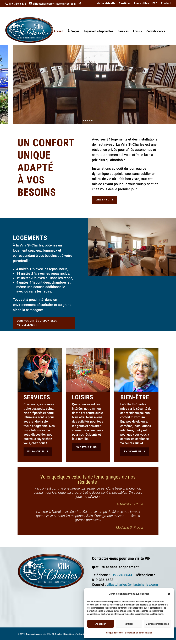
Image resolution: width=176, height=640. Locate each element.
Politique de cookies (114, 633)
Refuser (128, 623)
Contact (166, 3)
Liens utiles (141, 3)
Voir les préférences (157, 623)
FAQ (155, 3)
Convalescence (155, 31)
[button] (169, 594)
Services (123, 31)
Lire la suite (105, 199)
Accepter (100, 623)
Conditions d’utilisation (75, 634)
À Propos (73, 31)
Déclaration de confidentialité (138, 633)
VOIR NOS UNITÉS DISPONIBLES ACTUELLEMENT (37, 322)
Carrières (125, 3)
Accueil (58, 31)
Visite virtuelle (106, 3)
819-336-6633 (121, 575)
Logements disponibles (98, 31)
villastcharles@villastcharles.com (132, 584)
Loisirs (137, 31)
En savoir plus (37, 451)
